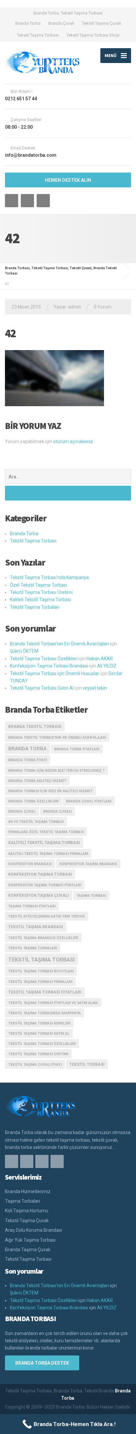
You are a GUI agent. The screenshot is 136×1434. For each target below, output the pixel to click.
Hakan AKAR (99, 658)
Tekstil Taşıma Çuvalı (101, 23)
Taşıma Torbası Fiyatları (31, 906)
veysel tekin (95, 688)
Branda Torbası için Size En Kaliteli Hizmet (50, 791)
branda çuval (22, 811)
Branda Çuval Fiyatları (88, 801)
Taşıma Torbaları (22, 1201)
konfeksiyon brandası (30, 864)
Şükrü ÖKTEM (24, 651)
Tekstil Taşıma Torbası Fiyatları (45, 992)
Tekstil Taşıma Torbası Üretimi (41, 592)
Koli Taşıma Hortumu (26, 1210)
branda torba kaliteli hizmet (37, 781)
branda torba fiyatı (27, 760)
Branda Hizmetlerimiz (28, 1191)
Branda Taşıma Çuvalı (27, 1249)
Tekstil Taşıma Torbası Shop (92, 35)
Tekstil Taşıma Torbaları (34, 607)
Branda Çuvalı (61, 23)
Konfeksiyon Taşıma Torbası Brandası (49, 665)
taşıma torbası (91, 896)
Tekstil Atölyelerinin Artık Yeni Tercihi (46, 916)
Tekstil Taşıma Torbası (38, 35)
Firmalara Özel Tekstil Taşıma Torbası (46, 832)
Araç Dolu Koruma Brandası (33, 1230)
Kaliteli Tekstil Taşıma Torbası (40, 599)
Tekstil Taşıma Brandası (35, 927)
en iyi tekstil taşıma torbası (36, 822)
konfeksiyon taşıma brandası (88, 864)
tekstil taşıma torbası (41, 960)
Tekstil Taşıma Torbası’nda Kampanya (49, 577)
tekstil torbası (87, 1064)
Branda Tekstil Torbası (34, 726)
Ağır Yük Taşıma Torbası (30, 1240)
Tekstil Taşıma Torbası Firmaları (40, 982)
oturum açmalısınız (73, 441)
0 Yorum (103, 307)
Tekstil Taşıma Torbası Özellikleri (44, 658)
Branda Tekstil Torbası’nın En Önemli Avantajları (59, 643)
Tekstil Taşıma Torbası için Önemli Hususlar (54, 673)
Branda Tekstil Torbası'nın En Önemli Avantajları (57, 737)
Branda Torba (28, 23)
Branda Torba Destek (42, 1363)
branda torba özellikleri (33, 801)
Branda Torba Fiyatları (76, 749)
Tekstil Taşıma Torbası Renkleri (39, 1023)
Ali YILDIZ (107, 665)
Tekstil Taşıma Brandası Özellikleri (43, 938)
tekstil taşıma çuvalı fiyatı (35, 1064)
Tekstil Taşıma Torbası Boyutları (41, 971)
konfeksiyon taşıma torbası (40, 874)
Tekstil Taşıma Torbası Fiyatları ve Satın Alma (53, 1003)
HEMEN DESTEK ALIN (68, 180)
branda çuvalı (57, 811)
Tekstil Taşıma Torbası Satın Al (42, 688)
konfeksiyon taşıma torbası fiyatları (44, 885)
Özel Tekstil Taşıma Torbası (38, 585)
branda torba (27, 749)
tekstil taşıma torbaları (32, 948)
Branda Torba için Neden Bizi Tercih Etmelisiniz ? (56, 770)
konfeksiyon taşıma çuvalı (38, 895)
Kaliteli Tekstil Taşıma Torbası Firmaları (48, 854)
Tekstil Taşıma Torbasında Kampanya (44, 1013)
